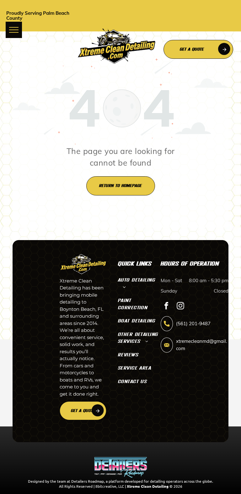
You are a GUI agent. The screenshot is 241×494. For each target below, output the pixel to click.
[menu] (14, 30)
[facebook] (166, 306)
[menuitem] (139, 285)
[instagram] (180, 306)
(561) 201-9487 (193, 324)
